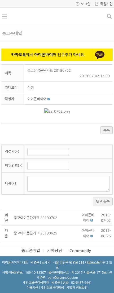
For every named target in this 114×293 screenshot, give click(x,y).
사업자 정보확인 (76, 287)
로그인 (85, 4)
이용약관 (32, 287)
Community (80, 250)
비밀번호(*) (14, 165)
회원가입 (106, 4)
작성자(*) (12, 151)
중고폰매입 (30, 250)
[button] (36, 99)
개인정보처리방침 (52, 287)
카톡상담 (54, 250)
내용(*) (10, 183)
